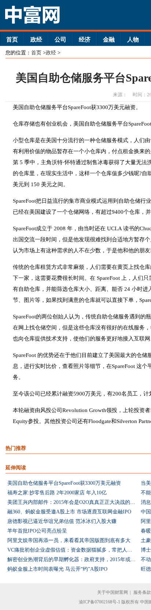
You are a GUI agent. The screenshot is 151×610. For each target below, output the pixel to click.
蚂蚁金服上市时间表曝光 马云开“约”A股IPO (57, 569)
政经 (36, 39)
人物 (133, 39)
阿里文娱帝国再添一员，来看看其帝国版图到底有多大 (68, 540)
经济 (85, 39)
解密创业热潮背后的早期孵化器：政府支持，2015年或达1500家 (79, 559)
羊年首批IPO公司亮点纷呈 (37, 531)
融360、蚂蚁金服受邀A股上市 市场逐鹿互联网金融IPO (69, 512)
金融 (109, 39)
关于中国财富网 (112, 592)
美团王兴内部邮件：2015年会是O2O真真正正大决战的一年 (73, 502)
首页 (12, 39)
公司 (60, 39)
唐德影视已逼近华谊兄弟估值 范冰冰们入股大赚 (62, 521)
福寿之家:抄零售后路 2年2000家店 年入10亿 (57, 492)
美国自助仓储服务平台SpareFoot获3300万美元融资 (64, 483)
